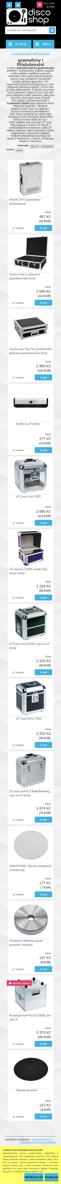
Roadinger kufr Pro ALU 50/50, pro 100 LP (30, 1017)
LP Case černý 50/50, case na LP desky (29, 645)
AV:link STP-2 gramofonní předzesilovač (24, 201)
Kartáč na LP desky (27, 423)
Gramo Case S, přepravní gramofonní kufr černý (24, 276)
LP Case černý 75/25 (28, 718)
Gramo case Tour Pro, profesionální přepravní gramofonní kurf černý (30, 351)
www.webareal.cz (43, 1139)
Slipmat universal (26, 1090)
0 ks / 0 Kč (49, 3)
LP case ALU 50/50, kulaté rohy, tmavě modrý (28, 571)
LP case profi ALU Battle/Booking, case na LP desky (29, 793)
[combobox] (35, 146)
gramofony (26, 53)
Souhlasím (51, 1177)
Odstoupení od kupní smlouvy (38, 1142)
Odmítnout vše (33, 1177)
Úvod (14, 53)
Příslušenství (42, 53)
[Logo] (28, 16)
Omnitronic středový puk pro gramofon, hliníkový (26, 942)
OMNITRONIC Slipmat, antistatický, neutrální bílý (30, 868)
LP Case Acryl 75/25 (28, 496)
